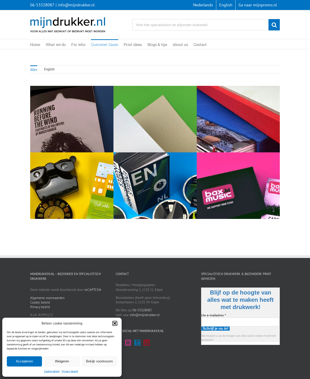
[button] (115, 323)
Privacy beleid (70, 371)
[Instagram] (128, 343)
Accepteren (24, 361)
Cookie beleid (51, 371)
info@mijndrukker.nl (76, 4)
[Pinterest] (147, 343)
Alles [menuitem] (33, 69)
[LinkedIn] (137, 343)
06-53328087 (42, 4)
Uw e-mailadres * (213, 315)
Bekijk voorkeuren (99, 361)
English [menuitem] (49, 69)
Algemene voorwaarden (47, 298)
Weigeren (62, 361)
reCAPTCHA (92, 289)
